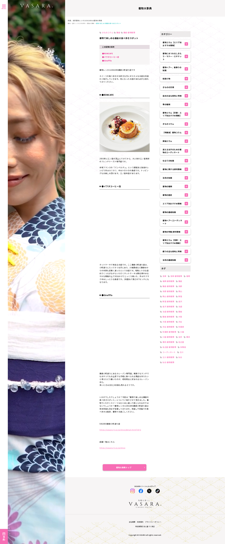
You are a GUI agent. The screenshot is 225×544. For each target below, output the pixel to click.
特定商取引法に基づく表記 (145, 526)
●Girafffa (107, 60)
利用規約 (140, 522)
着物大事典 (90, 23)
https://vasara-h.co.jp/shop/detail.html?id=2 (120, 429)
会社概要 (132, 522)
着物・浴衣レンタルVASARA (76, 23)
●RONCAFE (107, 53)
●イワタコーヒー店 (110, 57)
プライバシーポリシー (153, 522)
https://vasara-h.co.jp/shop (112, 448)
